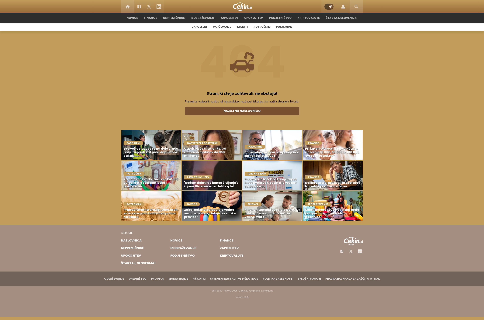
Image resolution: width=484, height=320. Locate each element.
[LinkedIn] (159, 6)
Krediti (242, 27)
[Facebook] (139, 6)
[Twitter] (149, 6)
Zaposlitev (229, 18)
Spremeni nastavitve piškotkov (234, 279)
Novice (132, 18)
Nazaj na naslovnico (242, 111)
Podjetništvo (280, 18)
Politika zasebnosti (278, 279)
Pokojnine (284, 27)
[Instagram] (360, 251)
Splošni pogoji (309, 279)
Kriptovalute (309, 18)
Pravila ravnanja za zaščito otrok (352, 279)
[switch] (329, 7)
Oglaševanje (114, 279)
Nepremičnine (174, 18)
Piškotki (199, 279)
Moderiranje (178, 279)
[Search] (356, 6)
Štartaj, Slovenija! (342, 18)
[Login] (343, 6)
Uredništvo (138, 279)
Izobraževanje (202, 18)
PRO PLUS (157, 279)
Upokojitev (253, 18)
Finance (150, 18)
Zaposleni (199, 27)
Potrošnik (262, 27)
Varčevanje (222, 27)
